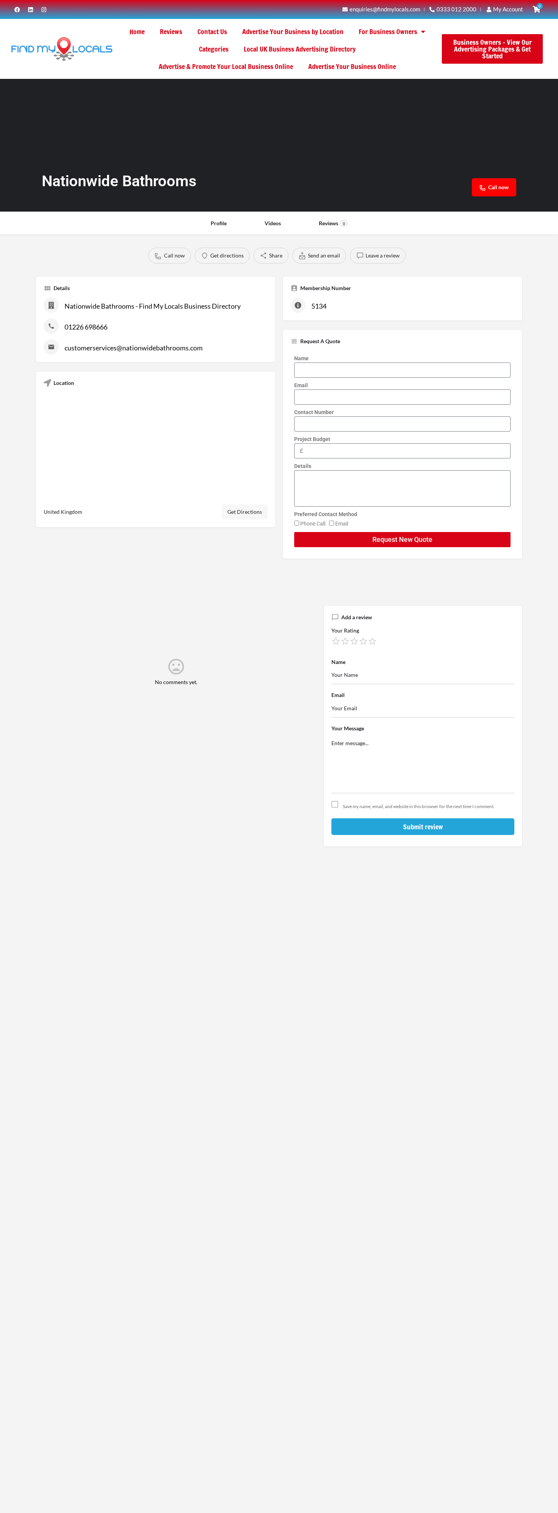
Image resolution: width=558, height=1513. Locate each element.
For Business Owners (388, 31)
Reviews (171, 31)
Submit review (423, 827)
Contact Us (212, 31)
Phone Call (312, 524)
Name (301, 358)
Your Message (347, 728)
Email (301, 385)
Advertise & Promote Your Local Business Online (226, 66)
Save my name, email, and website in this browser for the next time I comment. (419, 806)
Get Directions (244, 512)
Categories (214, 49)
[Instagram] (43, 9)
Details (302, 466)
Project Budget (312, 439)
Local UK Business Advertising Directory (300, 49)
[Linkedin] (30, 9)
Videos (273, 223)
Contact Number (314, 412)
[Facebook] (17, 9)
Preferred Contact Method (325, 514)
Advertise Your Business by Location (293, 31)
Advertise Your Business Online (352, 66)
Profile (219, 223)
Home (137, 31)
